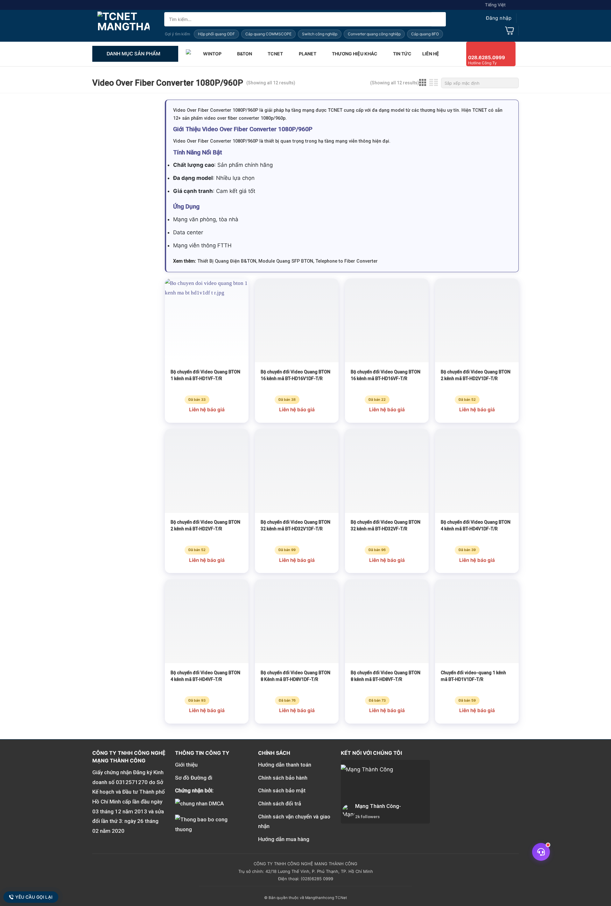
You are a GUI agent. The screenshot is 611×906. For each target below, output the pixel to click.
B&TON (244, 53)
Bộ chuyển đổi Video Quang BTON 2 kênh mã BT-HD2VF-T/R (205, 525)
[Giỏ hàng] (509, 30)
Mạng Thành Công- (378, 806)
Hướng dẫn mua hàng (283, 839)
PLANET (307, 53)
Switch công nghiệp (319, 34)
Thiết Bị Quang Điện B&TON (226, 261)
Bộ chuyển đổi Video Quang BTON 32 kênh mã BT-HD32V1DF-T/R (295, 525)
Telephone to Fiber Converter (346, 261)
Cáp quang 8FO (425, 34)
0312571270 (132, 782)
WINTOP (212, 53)
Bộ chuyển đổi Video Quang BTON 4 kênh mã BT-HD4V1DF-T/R (475, 525)
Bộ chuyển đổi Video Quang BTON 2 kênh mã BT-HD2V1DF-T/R (475, 375)
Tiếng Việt (495, 4)
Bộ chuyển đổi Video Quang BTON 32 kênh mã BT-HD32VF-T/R (385, 525)
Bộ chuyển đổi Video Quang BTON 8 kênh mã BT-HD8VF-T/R (385, 676)
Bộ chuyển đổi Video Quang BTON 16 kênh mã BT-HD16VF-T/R (385, 375)
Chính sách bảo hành (282, 778)
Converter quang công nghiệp (374, 34)
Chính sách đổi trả (279, 803)
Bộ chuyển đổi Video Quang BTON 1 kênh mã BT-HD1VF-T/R (205, 375)
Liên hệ (430, 53)
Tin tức (402, 53)
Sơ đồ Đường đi (193, 778)
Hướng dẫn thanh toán (284, 764)
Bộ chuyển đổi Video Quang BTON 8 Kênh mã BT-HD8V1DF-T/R (295, 676)
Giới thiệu (186, 764)
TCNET (275, 53)
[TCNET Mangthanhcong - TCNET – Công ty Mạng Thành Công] (123, 26)
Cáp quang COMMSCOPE (268, 34)
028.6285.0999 (486, 57)
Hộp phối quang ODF (216, 34)
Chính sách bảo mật (282, 790)
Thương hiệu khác (354, 53)
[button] (492, 18)
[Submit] (439, 19)
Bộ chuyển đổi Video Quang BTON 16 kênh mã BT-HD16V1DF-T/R (295, 375)
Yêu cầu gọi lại (34, 897)
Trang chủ (189, 53)
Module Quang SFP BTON (285, 261)
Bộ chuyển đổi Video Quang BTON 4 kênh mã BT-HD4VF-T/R (205, 676)
